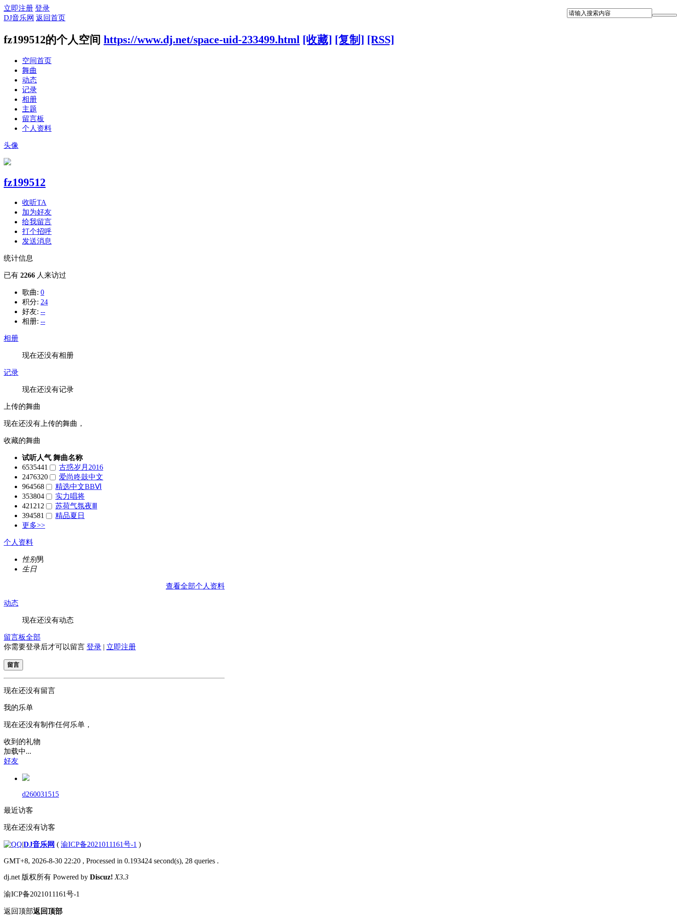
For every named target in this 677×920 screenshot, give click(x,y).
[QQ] (13, 844)
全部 (33, 637)
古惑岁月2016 (81, 467)
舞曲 (29, 70)
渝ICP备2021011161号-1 (99, 844)
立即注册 (18, 8)
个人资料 (37, 128)
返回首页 (50, 18)
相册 (29, 99)
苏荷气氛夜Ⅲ (76, 506)
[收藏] (317, 40)
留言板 (33, 118)
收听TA (34, 202)
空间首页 (37, 60)
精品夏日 (70, 515)
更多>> (33, 525)
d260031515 (40, 794)
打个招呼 (37, 231)
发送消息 (37, 241)
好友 (11, 761)
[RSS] (380, 40)
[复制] (349, 40)
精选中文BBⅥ (78, 486)
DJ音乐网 (19, 18)
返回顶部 (33, 911)
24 (44, 302)
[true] (664, 15)
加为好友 (37, 212)
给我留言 (37, 222)
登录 (42, 8)
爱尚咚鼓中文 (81, 477)
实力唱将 (70, 496)
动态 (29, 80)
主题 (29, 109)
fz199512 (25, 182)
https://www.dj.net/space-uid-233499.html (202, 40)
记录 (29, 89)
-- (43, 311)
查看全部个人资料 (195, 586)
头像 (11, 145)
